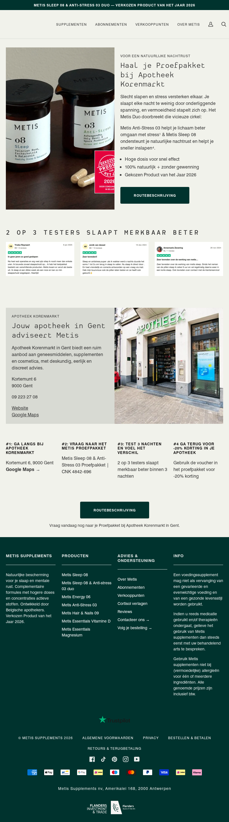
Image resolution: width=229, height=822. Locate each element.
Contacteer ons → (134, 619)
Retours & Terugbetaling (114, 748)
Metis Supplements (42, 738)
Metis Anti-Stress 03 (79, 604)
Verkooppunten (131, 595)
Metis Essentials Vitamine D (86, 620)
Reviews (125, 611)
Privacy (151, 738)
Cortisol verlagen (132, 603)
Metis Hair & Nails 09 (80, 612)
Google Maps (25, 414)
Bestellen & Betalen (189, 738)
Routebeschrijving (155, 195)
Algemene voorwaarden (107, 738)
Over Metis (127, 578)
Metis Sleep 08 (75, 574)
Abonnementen (131, 587)
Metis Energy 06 (76, 596)
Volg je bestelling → (135, 627)
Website (20, 408)
